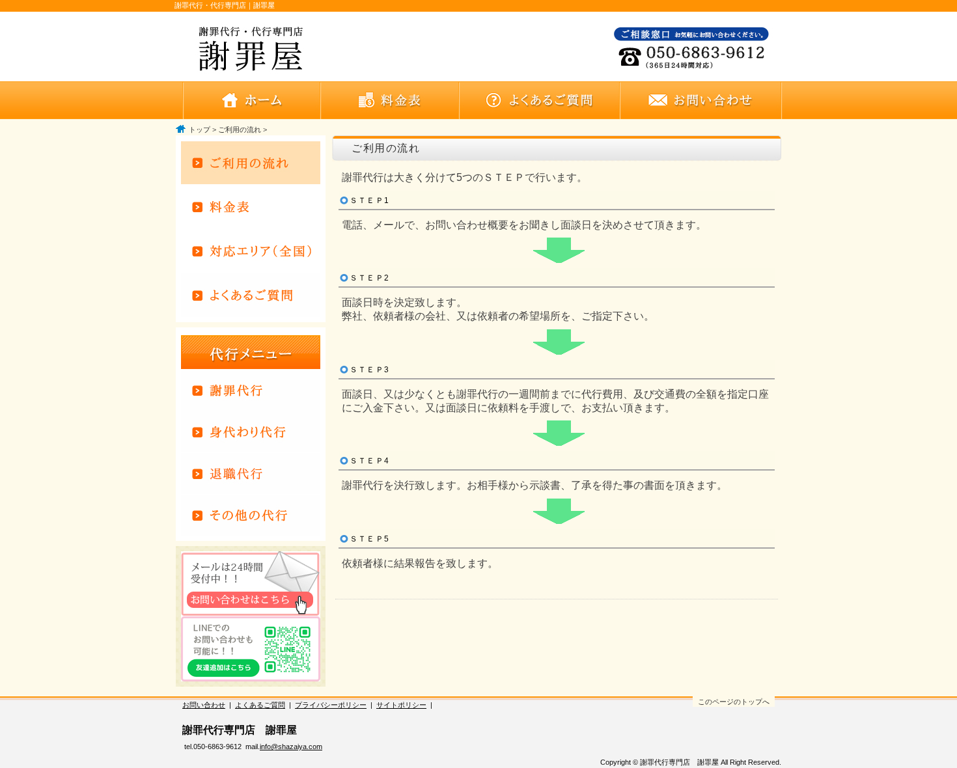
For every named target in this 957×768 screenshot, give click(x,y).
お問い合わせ (203, 705)
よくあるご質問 (260, 705)
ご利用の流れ (239, 129)
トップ (199, 129)
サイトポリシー (401, 705)
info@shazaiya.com (291, 746)
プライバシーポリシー (331, 705)
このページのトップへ (734, 702)
